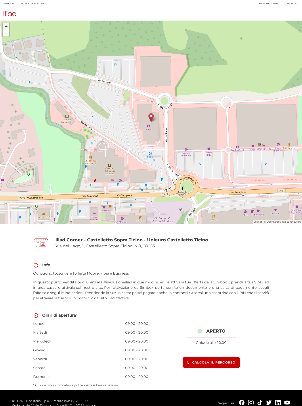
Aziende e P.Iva (32, 3)
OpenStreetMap (276, 221)
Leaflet (258, 221)
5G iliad (292, 3)
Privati (9, 3)
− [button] (6, 33)
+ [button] (6, 26)
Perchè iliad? (269, 3)
